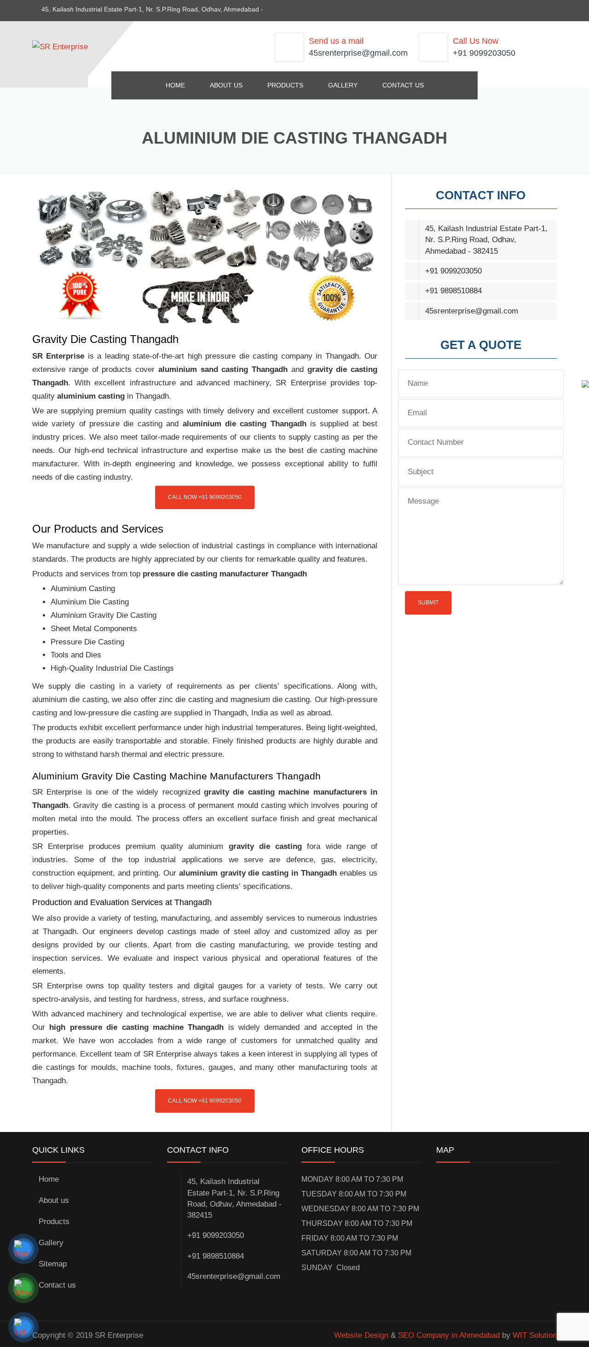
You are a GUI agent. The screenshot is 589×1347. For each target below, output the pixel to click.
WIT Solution (535, 1335)
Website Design (361, 1335)
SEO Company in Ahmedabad (449, 1335)
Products (285, 85)
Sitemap (53, 1264)
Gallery (343, 85)
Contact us (403, 85)
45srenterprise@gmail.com (358, 53)
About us (226, 85)
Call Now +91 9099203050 (205, 497)
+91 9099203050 (484, 53)
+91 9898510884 (453, 290)
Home (175, 85)
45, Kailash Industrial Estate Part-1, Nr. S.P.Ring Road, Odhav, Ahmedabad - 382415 (486, 239)
